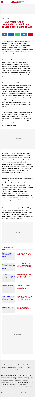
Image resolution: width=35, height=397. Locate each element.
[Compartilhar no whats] (17, 34)
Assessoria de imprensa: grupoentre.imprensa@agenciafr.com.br (20, 391)
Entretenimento (12, 367)
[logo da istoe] (17, 2)
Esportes (13, 364)
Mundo (20, 364)
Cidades (21, 367)
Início (3, 18)
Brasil (7, 18)
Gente (3, 367)
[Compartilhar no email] (30, 34)
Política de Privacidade (4, 391)
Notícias (6, 364)
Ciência (28, 367)
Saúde (16, 369)
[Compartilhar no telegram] (24, 34)
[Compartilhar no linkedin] (11, 34)
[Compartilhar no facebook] (4, 34)
